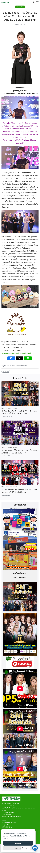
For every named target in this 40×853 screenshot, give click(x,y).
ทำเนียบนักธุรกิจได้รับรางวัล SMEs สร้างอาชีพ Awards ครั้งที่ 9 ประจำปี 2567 (19, 452)
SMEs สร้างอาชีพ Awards (19, 366)
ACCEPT (18, 843)
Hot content (8, 366)
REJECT (18, 848)
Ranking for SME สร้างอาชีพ (9, 822)
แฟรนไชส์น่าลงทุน (6, 826)
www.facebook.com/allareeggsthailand (16, 353)
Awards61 (6, 371)
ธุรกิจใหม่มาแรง (5, 824)
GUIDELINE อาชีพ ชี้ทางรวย (9, 828)
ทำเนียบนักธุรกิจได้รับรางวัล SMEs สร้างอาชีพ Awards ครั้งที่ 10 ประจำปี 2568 (19, 412)
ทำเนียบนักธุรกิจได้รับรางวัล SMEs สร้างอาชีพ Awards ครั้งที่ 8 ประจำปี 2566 (19, 491)
